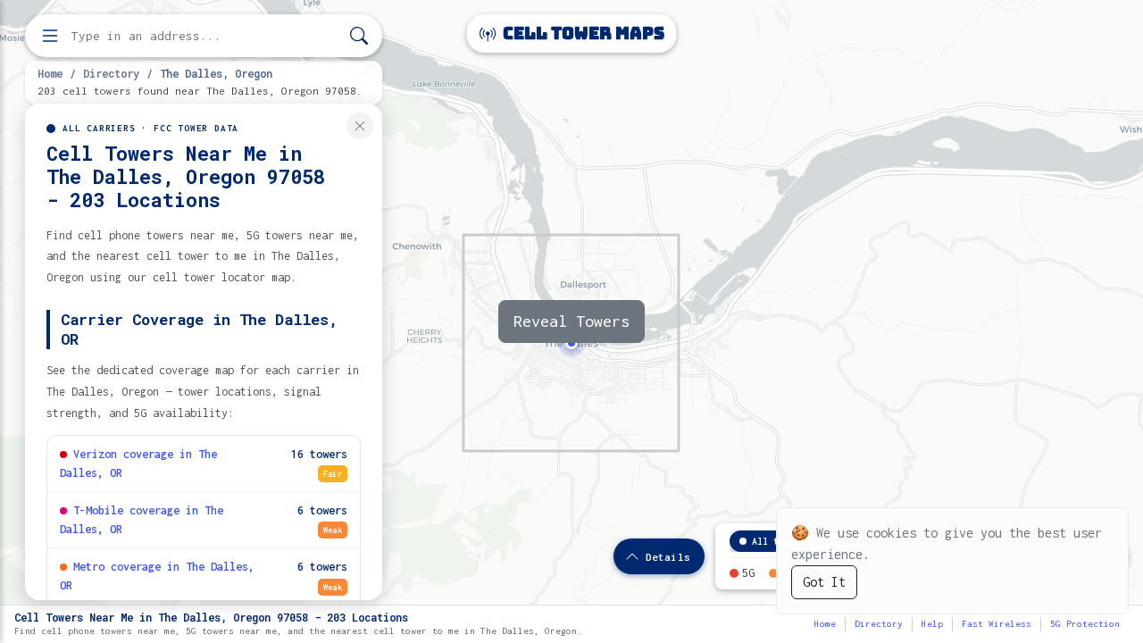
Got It (824, 581)
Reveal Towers (571, 321)
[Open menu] (50, 36)
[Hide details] (359, 126)
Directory (111, 73)
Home (50, 73)
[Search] (359, 36)
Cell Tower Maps (581, 33)
